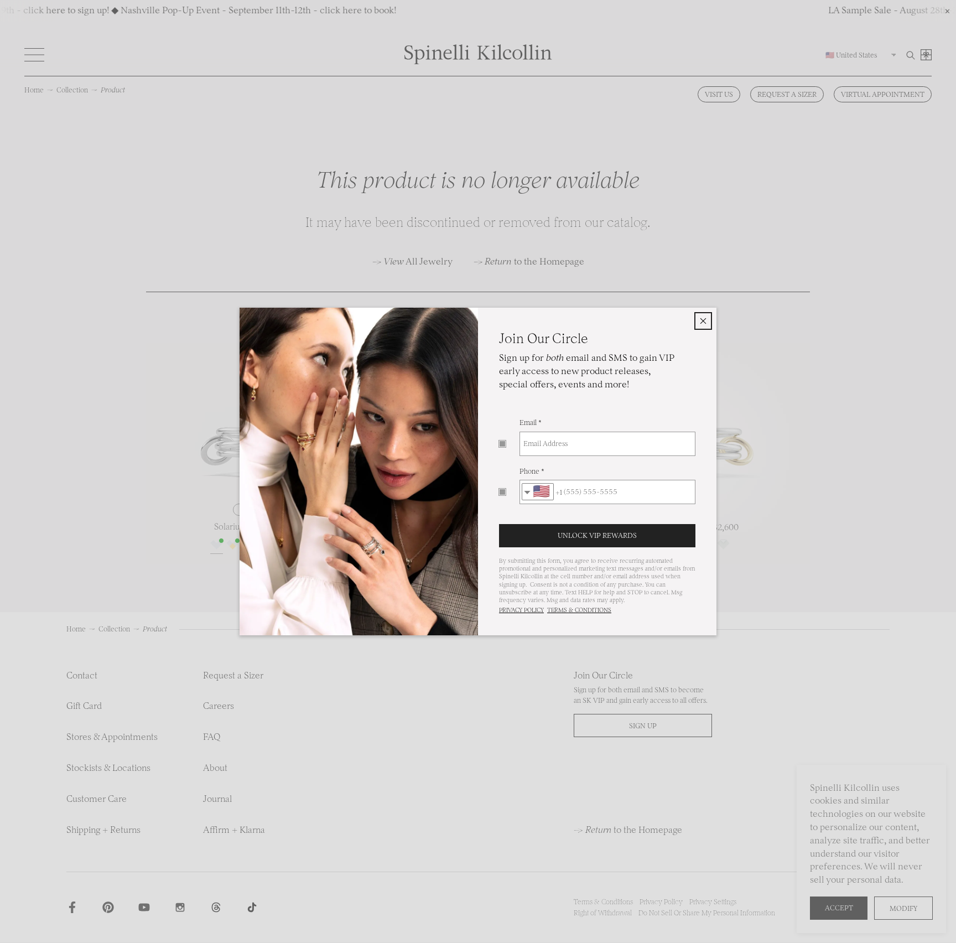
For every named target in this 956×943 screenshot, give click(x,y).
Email (528, 422)
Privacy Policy (521, 610)
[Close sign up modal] (703, 321)
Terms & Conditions (579, 610)
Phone (529, 471)
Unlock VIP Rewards (597, 535)
